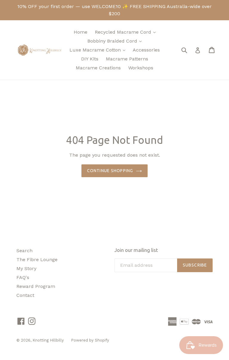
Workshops (140, 68)
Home (80, 32)
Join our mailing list (136, 250)
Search (24, 250)
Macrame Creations (98, 68)
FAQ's (22, 277)
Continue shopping (110, 170)
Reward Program (35, 286)
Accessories (146, 50)
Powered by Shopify (90, 340)
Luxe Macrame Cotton (98, 50)
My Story (26, 268)
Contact (25, 295)
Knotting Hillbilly (49, 340)
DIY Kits (89, 59)
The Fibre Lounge (37, 259)
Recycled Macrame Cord (127, 32)
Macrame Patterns (127, 59)
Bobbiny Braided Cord (116, 41)
